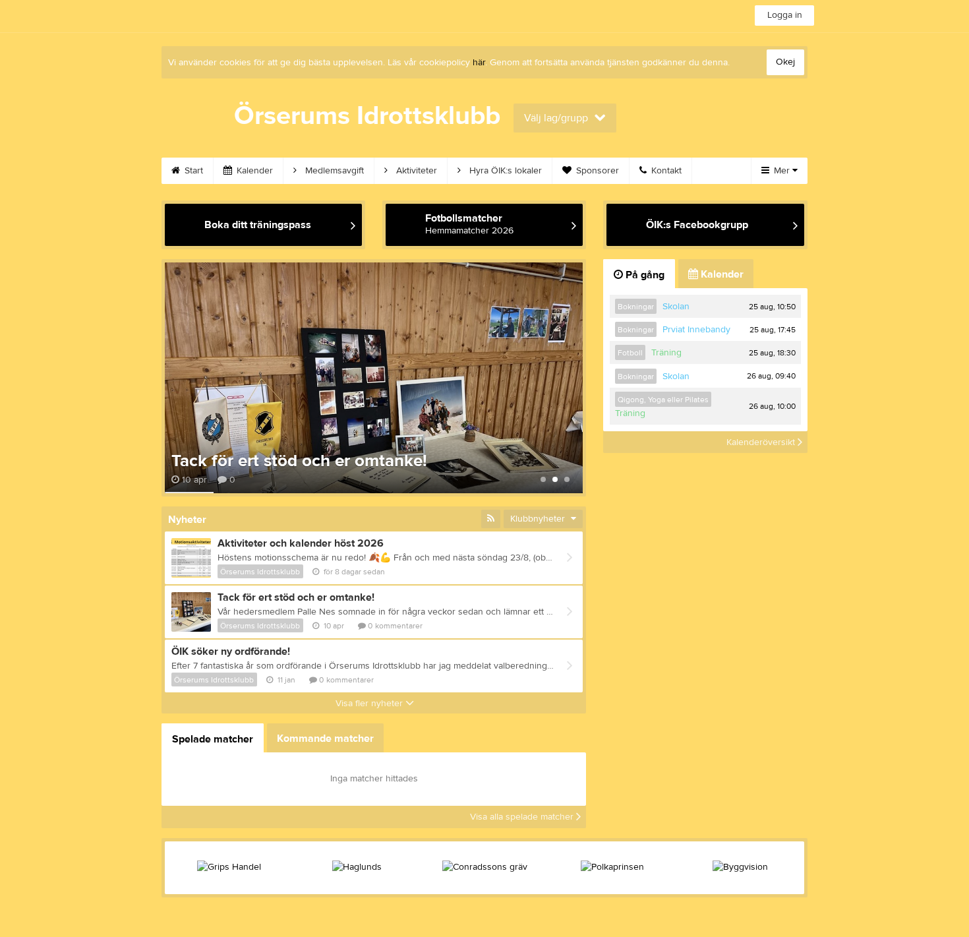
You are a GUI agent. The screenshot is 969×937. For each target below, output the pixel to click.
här (479, 63)
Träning (666, 353)
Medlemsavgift (333, 171)
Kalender (253, 171)
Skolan (676, 307)
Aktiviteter (415, 171)
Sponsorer (596, 171)
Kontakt (665, 171)
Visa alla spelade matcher (523, 817)
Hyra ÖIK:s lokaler (504, 171)
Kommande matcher (325, 738)
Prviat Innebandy (696, 330)
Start (192, 171)
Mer (781, 171)
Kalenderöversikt (762, 442)
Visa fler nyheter (370, 704)
